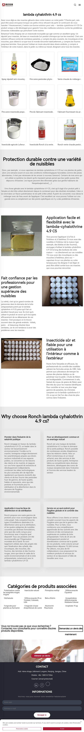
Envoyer (41, 715)
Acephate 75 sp (71, 606)
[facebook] (42, 685)
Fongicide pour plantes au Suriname (11, 607)
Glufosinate (8, 598)
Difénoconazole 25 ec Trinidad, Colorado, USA (33, 600)
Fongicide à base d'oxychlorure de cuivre (33, 607)
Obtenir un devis (42, 656)
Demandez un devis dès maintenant (70, 629)
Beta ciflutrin (50, 598)
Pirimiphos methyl (52, 590)
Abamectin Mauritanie (49, 607)
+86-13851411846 (45, 675)
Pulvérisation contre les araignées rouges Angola (11, 592)
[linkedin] (36, 685)
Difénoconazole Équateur (71, 591)
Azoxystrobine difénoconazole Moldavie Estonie (71, 600)
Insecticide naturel (31, 590)
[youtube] (48, 684)
